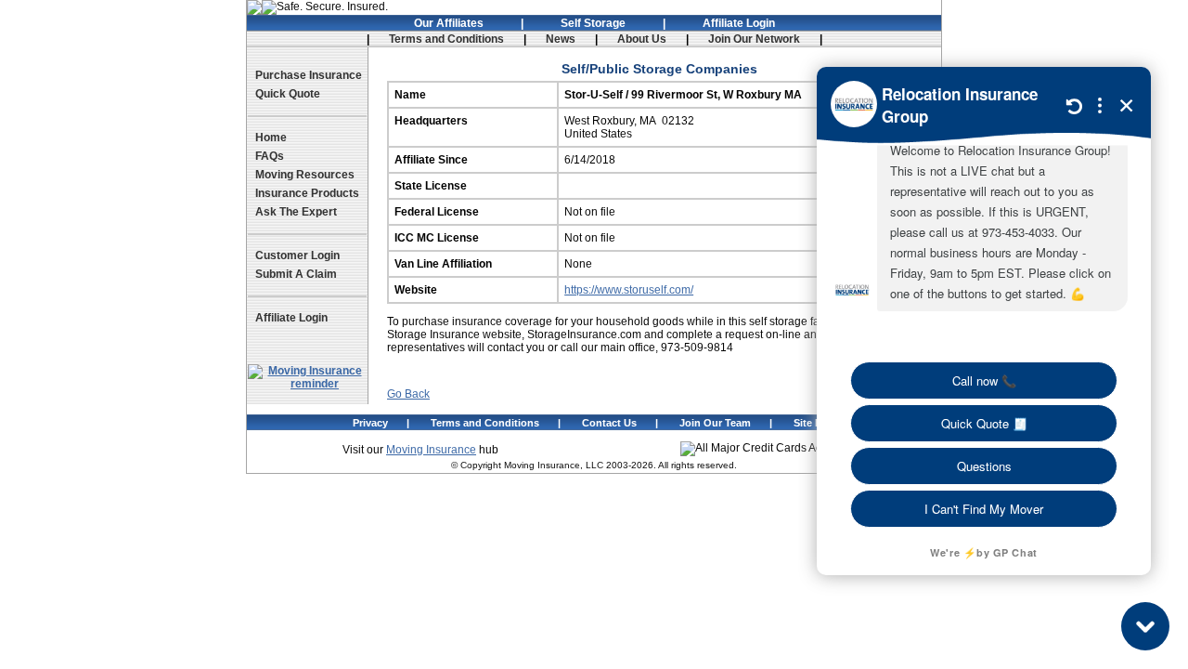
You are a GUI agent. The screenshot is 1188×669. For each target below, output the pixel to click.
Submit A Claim (296, 274)
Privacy (370, 422)
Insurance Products (307, 193)
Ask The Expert (296, 211)
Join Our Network (754, 39)
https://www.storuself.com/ (628, 289)
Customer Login (297, 255)
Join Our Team (715, 422)
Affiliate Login (739, 23)
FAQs (269, 156)
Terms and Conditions (446, 39)
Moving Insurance (431, 449)
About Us (642, 39)
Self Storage (593, 23)
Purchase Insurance (308, 75)
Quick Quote (287, 93)
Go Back (408, 393)
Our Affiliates (449, 23)
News (560, 39)
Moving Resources (305, 174)
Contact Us (609, 422)
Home (271, 137)
